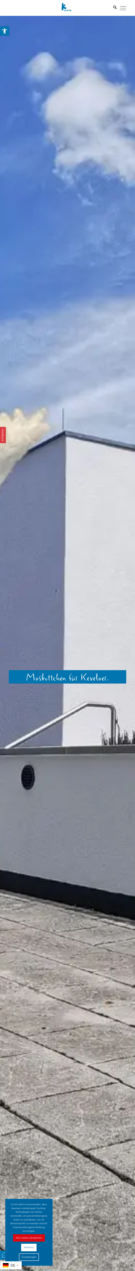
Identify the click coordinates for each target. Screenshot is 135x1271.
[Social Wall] (4, 1255)
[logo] (67, 8)
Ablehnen (29, 1247)
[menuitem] (113, 8)
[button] (4, 31)
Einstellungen (29, 1257)
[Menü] (121, 8)
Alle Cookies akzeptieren (29, 1238)
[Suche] (113, 8)
